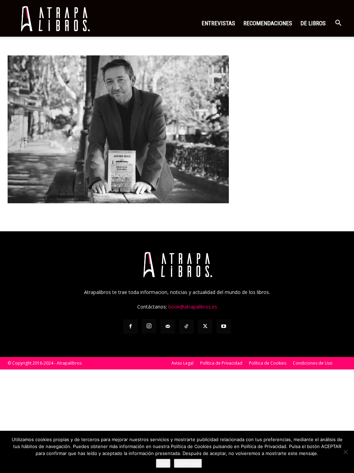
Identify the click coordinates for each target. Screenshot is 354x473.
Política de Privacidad (221, 363)
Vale (163, 463)
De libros (313, 23)
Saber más (188, 463)
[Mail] (168, 326)
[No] (345, 451)
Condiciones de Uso (313, 363)
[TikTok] (186, 326)
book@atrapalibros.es (192, 306)
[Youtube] (224, 326)
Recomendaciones (267, 23)
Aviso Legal (182, 363)
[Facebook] (130, 326)
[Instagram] (149, 326)
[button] (338, 23)
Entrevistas (218, 23)
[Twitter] (205, 326)
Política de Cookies (267, 363)
